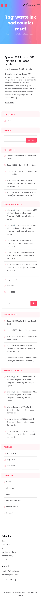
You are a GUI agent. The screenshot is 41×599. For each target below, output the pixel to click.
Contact (9, 513)
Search (7, 130)
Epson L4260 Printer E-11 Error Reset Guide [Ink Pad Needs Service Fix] (20, 243)
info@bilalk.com (13, 571)
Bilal (5, 5)
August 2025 (12, 279)
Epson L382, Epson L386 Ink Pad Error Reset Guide (19, 61)
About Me (10, 488)
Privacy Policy (12, 507)
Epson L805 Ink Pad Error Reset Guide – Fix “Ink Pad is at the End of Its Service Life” (21, 183)
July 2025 (11, 286)
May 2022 (11, 292)
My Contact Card (13, 500)
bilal (8, 210)
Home (8, 34)
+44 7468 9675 (17, 575)
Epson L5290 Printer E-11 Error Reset (21, 165)
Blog (9, 120)
